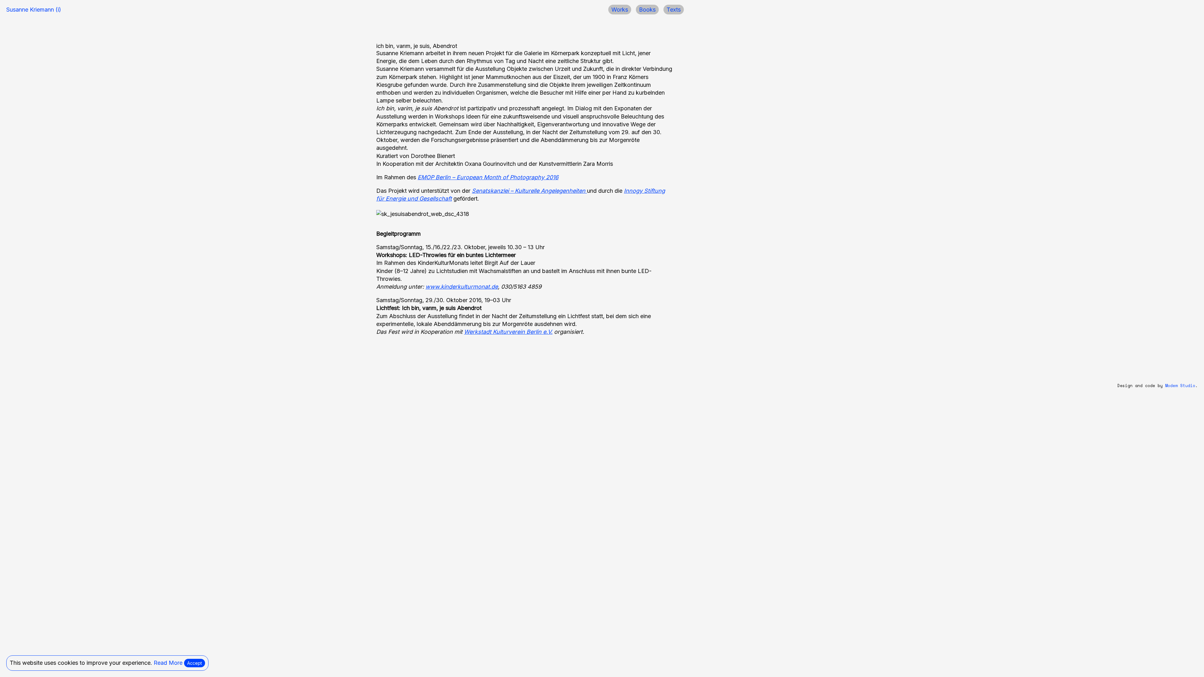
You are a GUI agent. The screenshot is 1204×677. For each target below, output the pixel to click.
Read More (168, 662)
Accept (194, 663)
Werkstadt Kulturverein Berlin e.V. (508, 331)
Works (619, 9)
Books (647, 9)
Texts (674, 9)
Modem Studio (1180, 386)
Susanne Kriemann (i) (33, 9)
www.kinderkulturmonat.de (461, 286)
